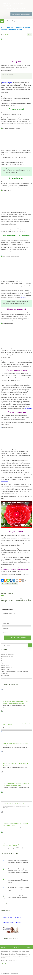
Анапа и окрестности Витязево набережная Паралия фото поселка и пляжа (16, 784)
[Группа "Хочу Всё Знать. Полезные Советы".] (16, 917)
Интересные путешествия (7, 654)
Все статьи (16, 947)
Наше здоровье (5, 658)
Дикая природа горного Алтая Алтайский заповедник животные (15, 744)
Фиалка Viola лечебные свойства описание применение (15, 764)
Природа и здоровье (6, 669)
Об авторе (29, 947)
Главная (9, 21)
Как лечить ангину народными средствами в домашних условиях (16, 824)
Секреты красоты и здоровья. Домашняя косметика (14, 671)
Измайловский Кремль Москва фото (13, 803)
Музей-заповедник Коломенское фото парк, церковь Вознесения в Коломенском (16, 702)
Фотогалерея (4, 673)
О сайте (3, 947)
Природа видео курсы (6, 667)
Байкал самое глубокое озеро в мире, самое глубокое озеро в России (15, 844)
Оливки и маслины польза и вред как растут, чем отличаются (16, 723)
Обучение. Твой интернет (8, 663)
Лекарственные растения (18, 21)
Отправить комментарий (17, 637)
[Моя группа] (16, 922)
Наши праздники (5, 661)
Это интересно (5, 675)
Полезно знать (5, 665)
